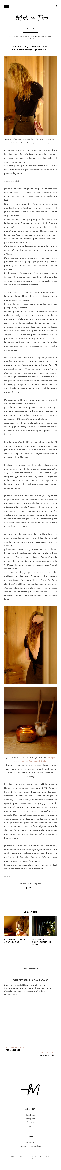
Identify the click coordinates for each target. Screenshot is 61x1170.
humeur (26, 36)
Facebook (30, 1114)
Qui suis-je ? (30, 1142)
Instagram (30, 1118)
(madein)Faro (35, 884)
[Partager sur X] (30, 888)
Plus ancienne (47, 1055)
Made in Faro (18, 1157)
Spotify (30, 1125)
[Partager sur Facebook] (27, 888)
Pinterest (30, 1122)
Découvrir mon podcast (30, 1146)
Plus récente (13, 1050)
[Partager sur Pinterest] (34, 888)
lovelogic (30, 1158)
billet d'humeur (15, 36)
